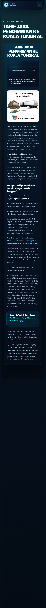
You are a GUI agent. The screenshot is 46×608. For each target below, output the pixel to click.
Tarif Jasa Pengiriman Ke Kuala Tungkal (22, 79)
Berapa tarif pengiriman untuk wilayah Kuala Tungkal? (23, 82)
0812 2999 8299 (32, 244)
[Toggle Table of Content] (32, 70)
